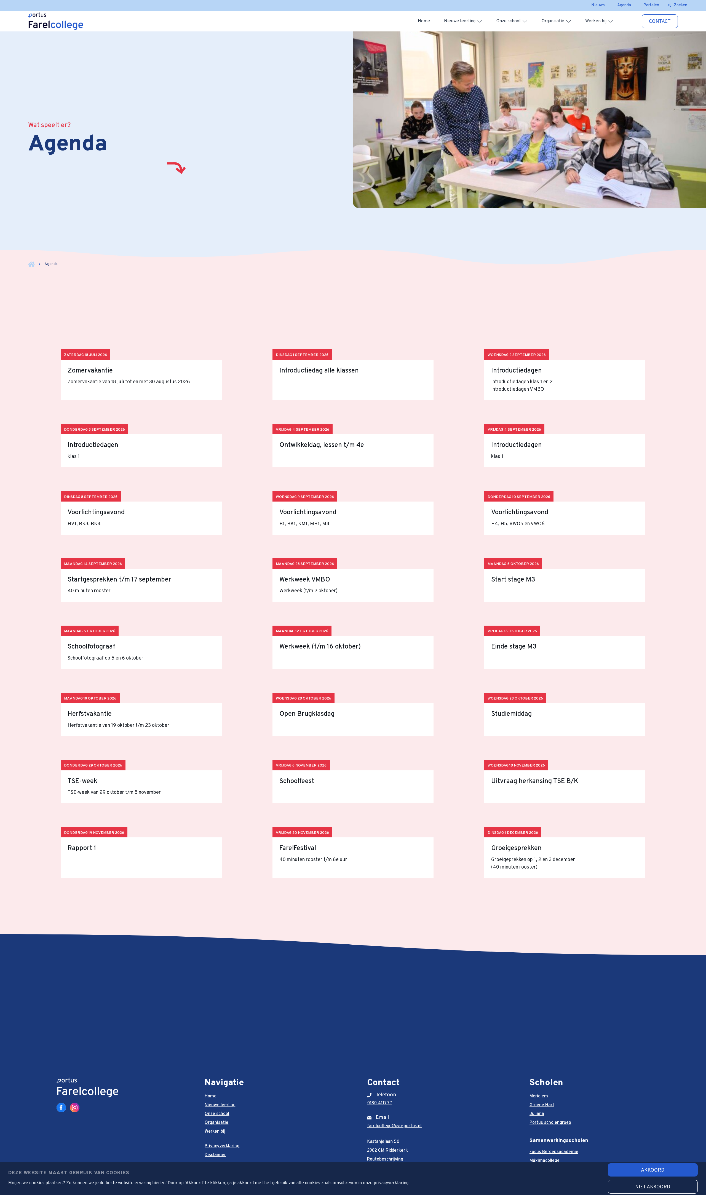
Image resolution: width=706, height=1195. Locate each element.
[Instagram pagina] (74, 1107)
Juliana (537, 1114)
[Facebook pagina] (61, 1107)
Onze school (508, 21)
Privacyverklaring (222, 1146)
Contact (660, 21)
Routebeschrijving (385, 1159)
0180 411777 (379, 1103)
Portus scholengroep (550, 1123)
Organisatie (553, 21)
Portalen (651, 5)
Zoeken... (682, 5)
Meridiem (539, 1096)
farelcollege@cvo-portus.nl (394, 1126)
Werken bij (595, 21)
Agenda (624, 5)
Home (424, 21)
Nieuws (598, 5)
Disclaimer (215, 1155)
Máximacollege (545, 1161)
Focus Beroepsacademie (554, 1152)
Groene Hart (542, 1105)
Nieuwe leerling (459, 21)
